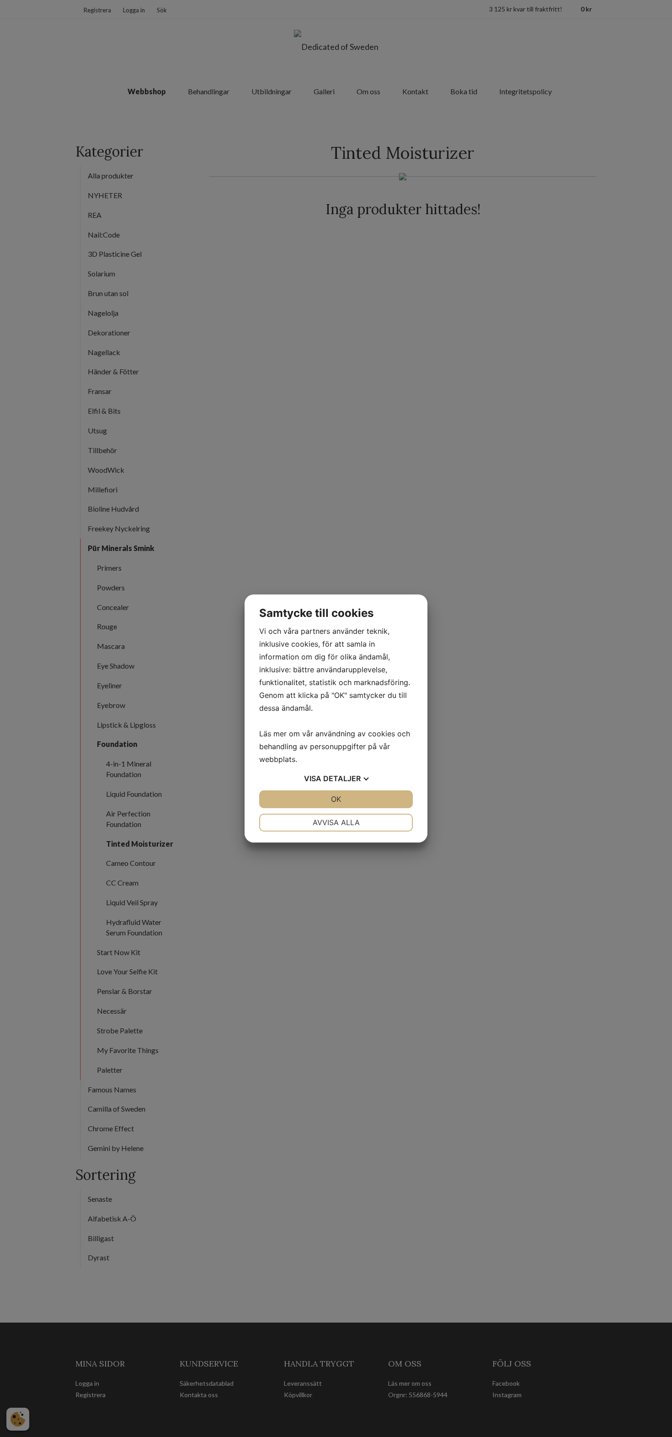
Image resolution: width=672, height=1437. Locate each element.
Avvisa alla (336, 822)
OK (336, 799)
